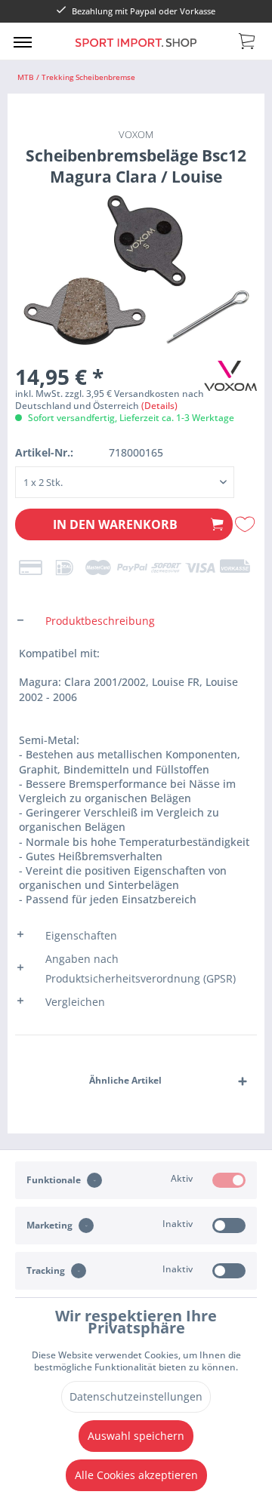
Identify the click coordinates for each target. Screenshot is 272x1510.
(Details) (159, 405)
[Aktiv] (229, 1180)
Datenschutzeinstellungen (136, 1396)
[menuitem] (22, 41)
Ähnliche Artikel (125, 1080)
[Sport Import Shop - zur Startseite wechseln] (136, 51)
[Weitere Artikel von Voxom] (230, 374)
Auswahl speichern (136, 1436)
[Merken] (246, 524)
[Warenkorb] (248, 40)
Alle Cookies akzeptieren (136, 1475)
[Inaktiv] (229, 1225)
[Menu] (22, 41)
